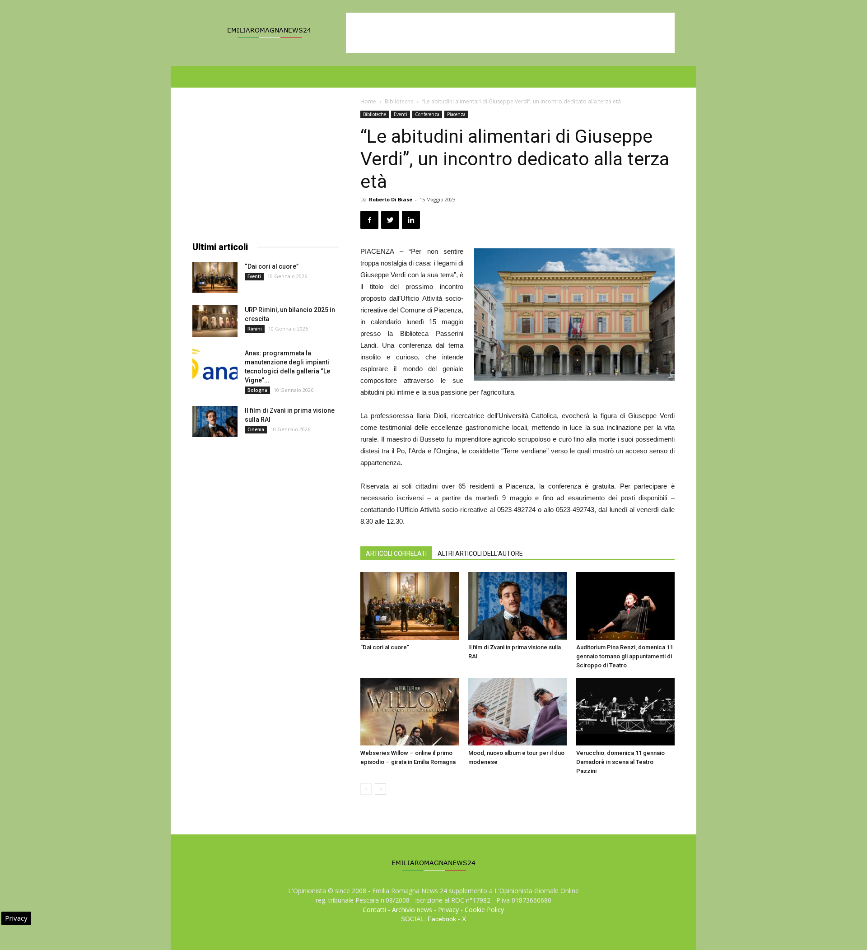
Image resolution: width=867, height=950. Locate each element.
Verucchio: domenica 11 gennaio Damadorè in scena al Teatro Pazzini (620, 762)
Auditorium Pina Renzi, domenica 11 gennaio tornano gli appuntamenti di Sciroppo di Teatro (624, 656)
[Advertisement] (510, 33)
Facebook (442, 918)
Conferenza (427, 114)
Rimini (254, 329)
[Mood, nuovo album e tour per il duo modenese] (517, 711)
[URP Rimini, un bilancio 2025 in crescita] (215, 321)
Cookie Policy (484, 909)
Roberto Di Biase (390, 199)
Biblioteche (399, 101)
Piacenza (456, 114)
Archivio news (412, 909)
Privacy (448, 909)
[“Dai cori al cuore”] (409, 606)
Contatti (374, 909)
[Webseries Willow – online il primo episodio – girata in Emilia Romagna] (409, 711)
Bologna (257, 390)
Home (368, 101)
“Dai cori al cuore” (384, 647)
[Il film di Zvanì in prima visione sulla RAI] (517, 606)
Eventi (400, 114)
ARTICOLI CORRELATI (396, 553)
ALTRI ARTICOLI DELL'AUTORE (480, 553)
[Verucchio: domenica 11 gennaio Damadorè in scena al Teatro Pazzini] (625, 711)
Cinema (255, 429)
